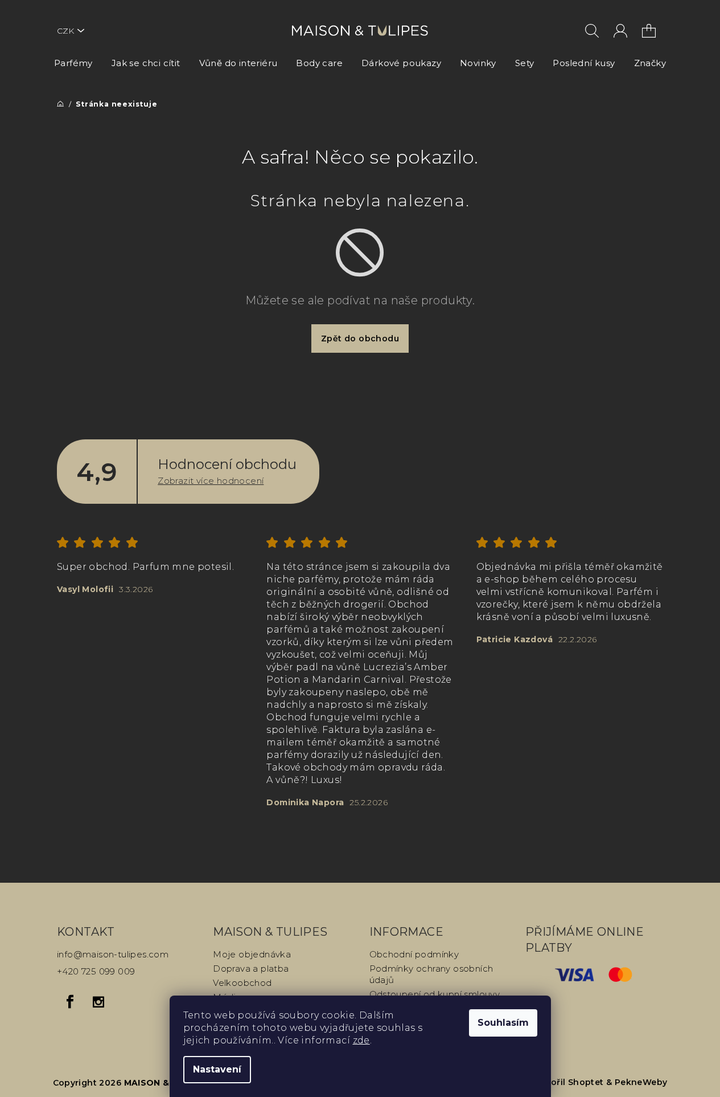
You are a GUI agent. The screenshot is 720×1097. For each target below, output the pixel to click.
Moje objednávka (252, 954)
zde (361, 1040)
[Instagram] (98, 1002)
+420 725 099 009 (96, 971)
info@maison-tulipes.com (112, 954)
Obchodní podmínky (414, 954)
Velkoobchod (242, 982)
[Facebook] (70, 1002)
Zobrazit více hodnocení (211, 480)
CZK (65, 31)
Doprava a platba (251, 968)
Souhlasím (503, 1022)
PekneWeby (641, 1082)
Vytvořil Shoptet (567, 1082)
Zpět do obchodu (360, 338)
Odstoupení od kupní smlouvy (434, 994)
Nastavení (217, 1069)
